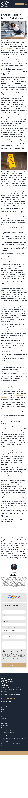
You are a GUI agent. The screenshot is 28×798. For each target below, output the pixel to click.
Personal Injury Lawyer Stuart (8, 732)
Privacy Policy (4, 725)
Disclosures (3, 727)
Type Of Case (6, 633)
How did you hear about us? (9, 627)
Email (4, 615)
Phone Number (6, 621)
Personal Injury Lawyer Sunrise (8, 730)
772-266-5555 (6, 741)
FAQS (2, 714)
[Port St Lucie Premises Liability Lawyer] (5, 4)
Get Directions (6, 745)
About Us (3, 709)
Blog (2, 711)
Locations (3, 718)
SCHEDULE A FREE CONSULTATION (11, 694)
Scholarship (4, 716)
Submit (14, 665)
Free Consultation (19, 4)
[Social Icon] (2, 699)
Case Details (6, 640)
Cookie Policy (4, 723)
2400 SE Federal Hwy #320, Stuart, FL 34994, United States (15, 739)
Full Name (5, 609)
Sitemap (3, 721)
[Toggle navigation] (26, 4)
